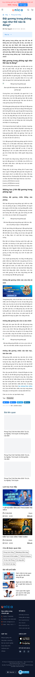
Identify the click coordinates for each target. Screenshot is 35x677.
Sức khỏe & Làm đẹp (9, 564)
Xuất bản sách (5, 648)
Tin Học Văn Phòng (8, 560)
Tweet (20, 402)
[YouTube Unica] (20, 651)
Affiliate (3, 651)
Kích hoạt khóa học (24, 620)
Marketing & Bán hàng (22, 552)
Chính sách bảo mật (24, 628)
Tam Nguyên (8, 29)
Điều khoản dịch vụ (24, 625)
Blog (6, 14)
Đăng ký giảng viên (6, 637)
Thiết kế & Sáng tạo (25, 556)
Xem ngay (23, 5)
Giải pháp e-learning (6, 640)
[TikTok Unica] (28, 651)
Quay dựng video (5, 645)
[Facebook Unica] (24, 651)
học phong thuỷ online (25, 386)
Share (13, 402)
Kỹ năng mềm (20, 560)
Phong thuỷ (10, 398)
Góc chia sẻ (22, 622)
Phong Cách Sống (16, 14)
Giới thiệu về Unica (24, 614)
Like (6, 402)
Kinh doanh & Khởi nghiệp (10, 556)
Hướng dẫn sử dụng (24, 617)
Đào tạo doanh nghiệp (7, 643)
